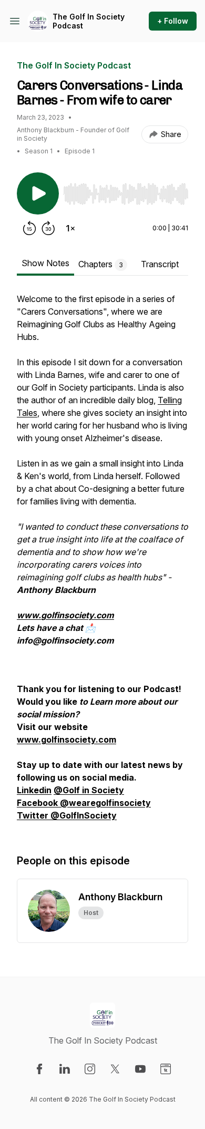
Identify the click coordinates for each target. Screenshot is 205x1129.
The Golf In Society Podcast (89, 21)
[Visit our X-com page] (115, 1069)
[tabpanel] (102, 562)
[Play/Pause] (38, 193)
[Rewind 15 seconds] (29, 228)
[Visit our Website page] (165, 1069)
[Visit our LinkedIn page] (64, 1069)
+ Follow (172, 20)
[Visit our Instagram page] (90, 1069)
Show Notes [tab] (45, 263)
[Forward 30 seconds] (48, 228)
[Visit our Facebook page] (39, 1069)
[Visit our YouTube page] (140, 1069)
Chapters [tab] (100, 264)
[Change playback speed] (70, 228)
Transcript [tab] (160, 264)
